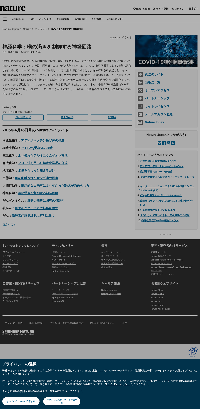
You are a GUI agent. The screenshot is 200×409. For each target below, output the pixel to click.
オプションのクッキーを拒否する (62, 401)
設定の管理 (55, 391)
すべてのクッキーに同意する (21, 401)
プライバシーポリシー (117, 384)
